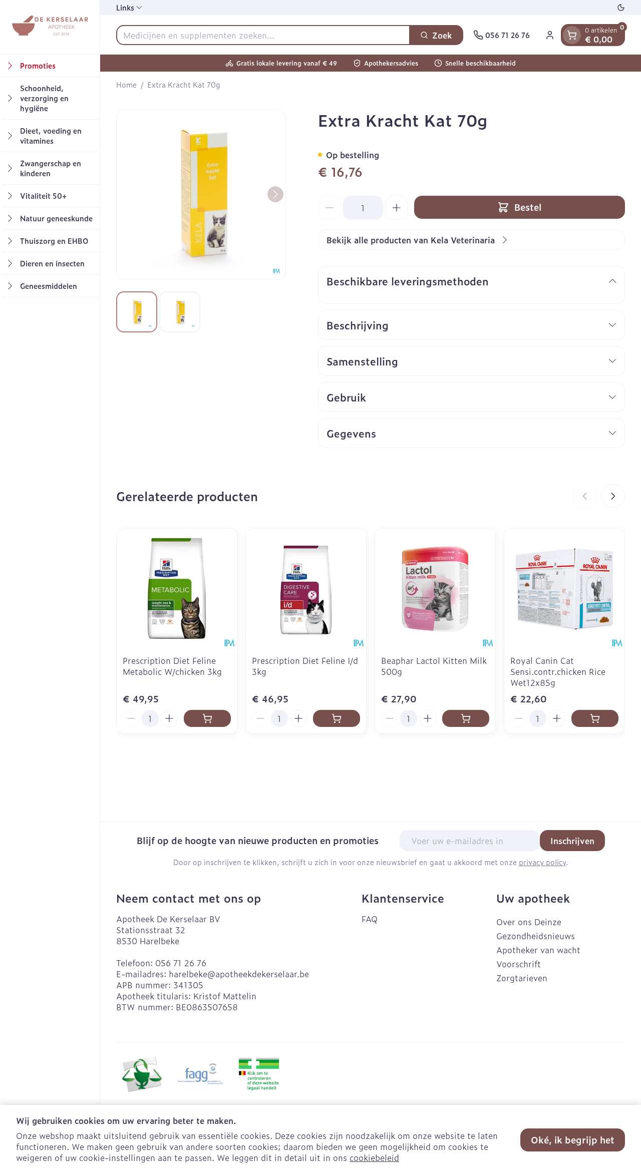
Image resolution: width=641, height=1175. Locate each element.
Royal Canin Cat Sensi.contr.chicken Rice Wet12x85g (557, 671)
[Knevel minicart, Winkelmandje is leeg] (572, 35)
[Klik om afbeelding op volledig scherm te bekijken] (201, 194)
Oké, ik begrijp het (572, 1139)
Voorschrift (518, 963)
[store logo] (50, 27)
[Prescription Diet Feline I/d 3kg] (306, 589)
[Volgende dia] (613, 496)
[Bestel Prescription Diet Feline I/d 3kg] (336, 718)
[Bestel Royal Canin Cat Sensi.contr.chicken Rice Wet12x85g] (594, 718)
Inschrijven (572, 841)
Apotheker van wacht (538, 949)
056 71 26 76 (180, 963)
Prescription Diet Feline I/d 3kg (305, 665)
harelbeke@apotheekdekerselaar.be (239, 974)
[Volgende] (275, 194)
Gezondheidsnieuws (535, 935)
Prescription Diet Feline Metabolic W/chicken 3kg (172, 665)
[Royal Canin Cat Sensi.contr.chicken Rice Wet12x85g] (564, 589)
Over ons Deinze (528, 921)
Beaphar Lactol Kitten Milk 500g (434, 665)
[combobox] (263, 35)
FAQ (370, 918)
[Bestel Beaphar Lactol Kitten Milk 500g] (465, 718)
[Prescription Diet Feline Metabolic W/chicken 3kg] (177, 589)
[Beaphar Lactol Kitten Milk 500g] (435, 589)
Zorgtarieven (521, 977)
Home (126, 85)
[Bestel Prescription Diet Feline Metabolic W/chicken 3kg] (207, 718)
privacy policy (542, 862)
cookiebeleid (374, 1157)
